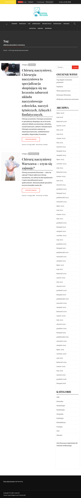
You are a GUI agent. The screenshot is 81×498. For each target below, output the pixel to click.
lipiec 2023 (60, 206)
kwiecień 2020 (61, 311)
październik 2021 (62, 252)
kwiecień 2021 (61, 273)
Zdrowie (14, 23)
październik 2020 (62, 299)
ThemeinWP (22, 495)
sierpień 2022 (61, 231)
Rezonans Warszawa (63, 95)
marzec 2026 (61, 126)
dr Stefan (45, 144)
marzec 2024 (61, 176)
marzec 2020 (61, 316)
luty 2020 (59, 320)
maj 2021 (59, 269)
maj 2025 (59, 134)
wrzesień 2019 (61, 341)
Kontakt (40, 28)
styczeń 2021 (60, 286)
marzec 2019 (60, 366)
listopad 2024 (61, 151)
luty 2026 (59, 130)
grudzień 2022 (61, 223)
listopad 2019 (61, 333)
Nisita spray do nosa (42, 2)
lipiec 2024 (60, 159)
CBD (57, 397)
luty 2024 (59, 181)
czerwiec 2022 (61, 235)
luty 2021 (59, 282)
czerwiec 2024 (61, 164)
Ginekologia (36, 23)
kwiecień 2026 (61, 121)
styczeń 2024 (61, 185)
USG (29, 23)
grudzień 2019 (61, 328)
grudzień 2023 (61, 189)
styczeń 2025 (61, 147)
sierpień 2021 (61, 261)
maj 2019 (59, 358)
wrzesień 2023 (61, 202)
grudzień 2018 (61, 379)
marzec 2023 (60, 214)
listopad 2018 (61, 383)
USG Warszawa (61, 443)
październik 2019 (62, 337)
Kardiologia (57, 23)
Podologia (22, 23)
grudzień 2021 (61, 244)
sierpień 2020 (61, 307)
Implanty (59, 87)
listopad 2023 (61, 193)
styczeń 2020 (61, 324)
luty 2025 (59, 143)
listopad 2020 (61, 295)
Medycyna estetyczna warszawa (67, 99)
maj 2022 (59, 240)
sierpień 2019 (61, 345)
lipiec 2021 (60, 265)
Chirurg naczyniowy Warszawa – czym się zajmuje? (37, 163)
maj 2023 (59, 210)
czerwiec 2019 (61, 354)
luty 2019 (59, 371)
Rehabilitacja (46, 23)
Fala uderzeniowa (9, 481)
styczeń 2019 (60, 375)
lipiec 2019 (60, 350)
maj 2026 (59, 117)
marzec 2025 (60, 138)
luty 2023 (59, 219)
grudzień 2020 (61, 290)
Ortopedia (48, 28)
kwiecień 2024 (61, 172)
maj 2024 (59, 168)
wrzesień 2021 (61, 257)
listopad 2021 (61, 248)
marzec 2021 (60, 278)
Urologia (66, 23)
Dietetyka (32, 28)
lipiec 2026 (60, 113)
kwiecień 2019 (61, 362)
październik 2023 (62, 197)
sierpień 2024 (61, 155)
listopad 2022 (61, 227)
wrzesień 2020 (61, 303)
